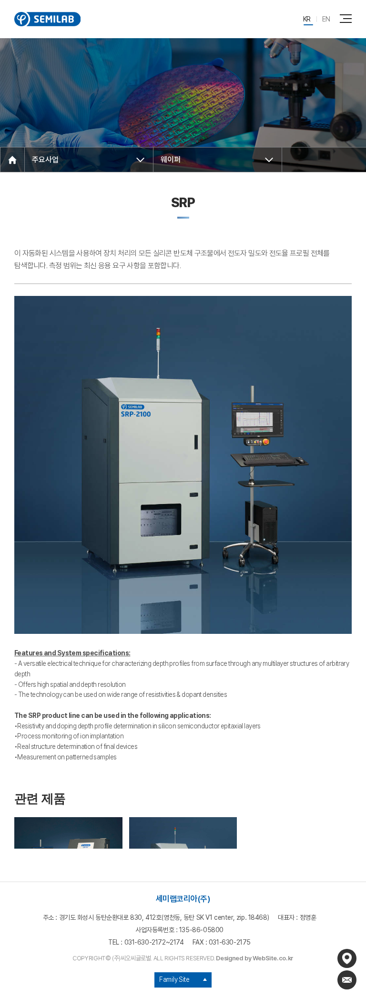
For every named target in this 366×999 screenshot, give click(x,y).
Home (12, 159)
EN (326, 19)
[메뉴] (347, 18)
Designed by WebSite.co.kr (254, 958)
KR (307, 19)
